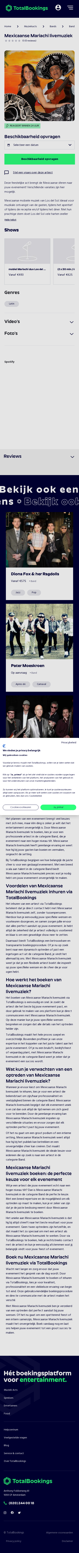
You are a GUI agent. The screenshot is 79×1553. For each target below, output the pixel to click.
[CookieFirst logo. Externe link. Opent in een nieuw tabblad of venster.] (4, 746)
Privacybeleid (68, 742)
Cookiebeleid (35, 796)
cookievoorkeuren (62, 790)
